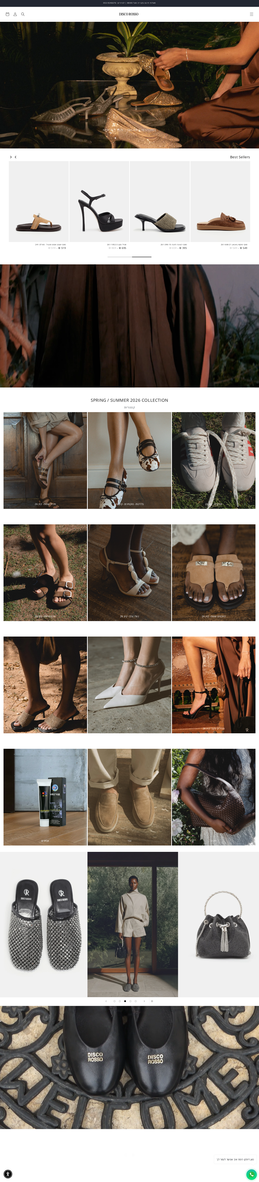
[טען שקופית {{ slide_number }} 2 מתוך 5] (119, 1001)
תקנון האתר (147, 1139)
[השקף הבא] (144, 1001)
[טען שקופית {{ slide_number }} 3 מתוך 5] (125, 1001)
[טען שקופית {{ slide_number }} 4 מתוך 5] (130, 1001)
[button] (251, 14)
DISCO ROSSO (235, 1174)
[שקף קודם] (106, 1001)
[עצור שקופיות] (153, 1001)
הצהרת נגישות (111, 1139)
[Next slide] (10, 157)
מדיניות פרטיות (92, 1139)
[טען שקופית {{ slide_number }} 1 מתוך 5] (114, 1001)
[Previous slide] (16, 157)
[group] (220, 205)
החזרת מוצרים (129, 1139)
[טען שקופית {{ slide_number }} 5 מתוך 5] (135, 1001)
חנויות (172, 1139)
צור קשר (161, 1139)
